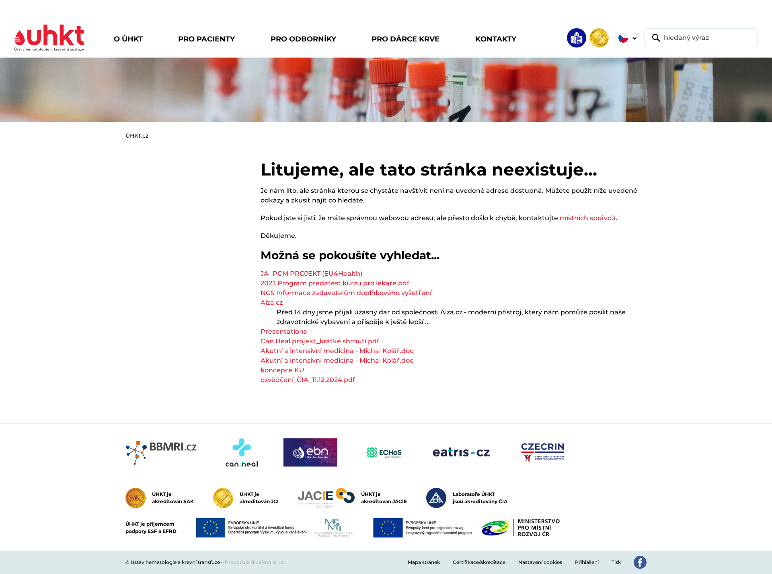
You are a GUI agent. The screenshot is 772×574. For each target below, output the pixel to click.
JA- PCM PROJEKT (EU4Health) (311, 273)
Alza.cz (272, 302)
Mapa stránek (424, 562)
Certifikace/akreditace (479, 562)
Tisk (616, 562)
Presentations (284, 331)
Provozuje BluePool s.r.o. (255, 562)
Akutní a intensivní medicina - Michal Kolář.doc (337, 351)
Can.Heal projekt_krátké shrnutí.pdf (320, 341)
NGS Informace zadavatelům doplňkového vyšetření (346, 293)
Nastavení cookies (540, 562)
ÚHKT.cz (136, 135)
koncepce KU (282, 370)
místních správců (588, 218)
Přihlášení (587, 562)
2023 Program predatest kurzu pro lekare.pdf (335, 283)
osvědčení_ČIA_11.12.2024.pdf (308, 380)
